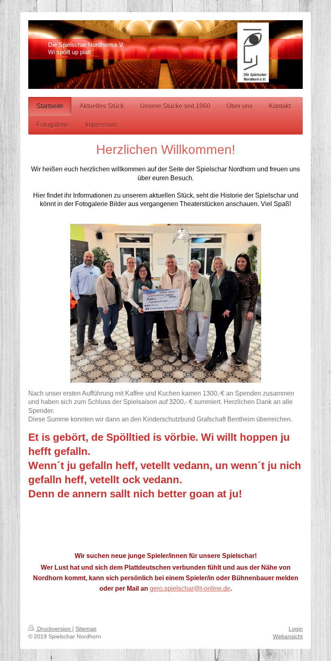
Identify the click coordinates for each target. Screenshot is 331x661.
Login (296, 628)
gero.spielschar (172, 588)
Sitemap (85, 628)
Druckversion (54, 628)
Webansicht (288, 636)
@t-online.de (212, 588)
